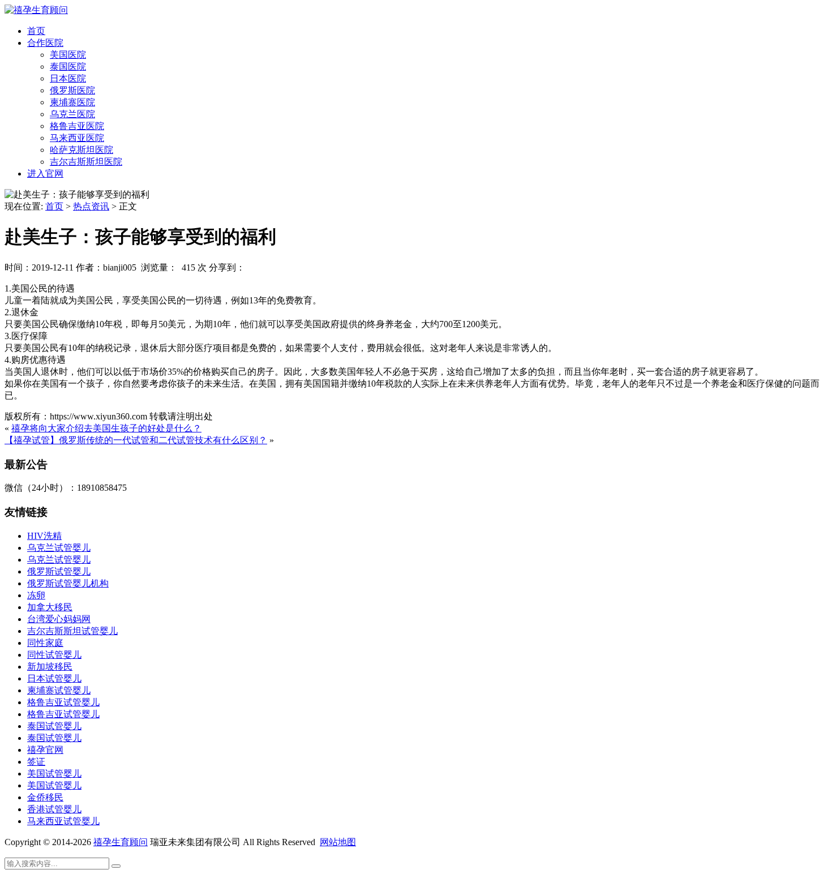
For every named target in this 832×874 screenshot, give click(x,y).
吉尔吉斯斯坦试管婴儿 (72, 631)
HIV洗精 (44, 536)
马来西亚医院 (77, 138)
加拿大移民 (49, 607)
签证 (36, 761)
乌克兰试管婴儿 (59, 547)
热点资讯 (91, 206)
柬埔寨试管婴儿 (59, 690)
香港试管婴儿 (54, 809)
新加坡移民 (49, 666)
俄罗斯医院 (72, 90)
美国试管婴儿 (54, 773)
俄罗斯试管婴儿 (59, 571)
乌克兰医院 (72, 114)
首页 (36, 31)
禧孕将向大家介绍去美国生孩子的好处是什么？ (106, 428)
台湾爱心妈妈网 (59, 619)
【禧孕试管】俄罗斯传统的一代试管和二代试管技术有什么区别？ (136, 440)
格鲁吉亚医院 (77, 126)
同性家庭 (45, 643)
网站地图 (338, 842)
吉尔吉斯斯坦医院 (86, 161)
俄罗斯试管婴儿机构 (68, 583)
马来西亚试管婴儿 (63, 821)
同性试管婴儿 (54, 654)
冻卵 (36, 595)
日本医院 (68, 78)
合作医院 (45, 43)
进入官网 (45, 173)
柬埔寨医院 (72, 102)
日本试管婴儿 (54, 678)
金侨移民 (45, 797)
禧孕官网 (45, 750)
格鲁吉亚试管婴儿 (63, 702)
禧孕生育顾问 (120, 842)
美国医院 (68, 54)
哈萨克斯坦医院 (81, 150)
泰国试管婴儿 (54, 726)
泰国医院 (68, 66)
